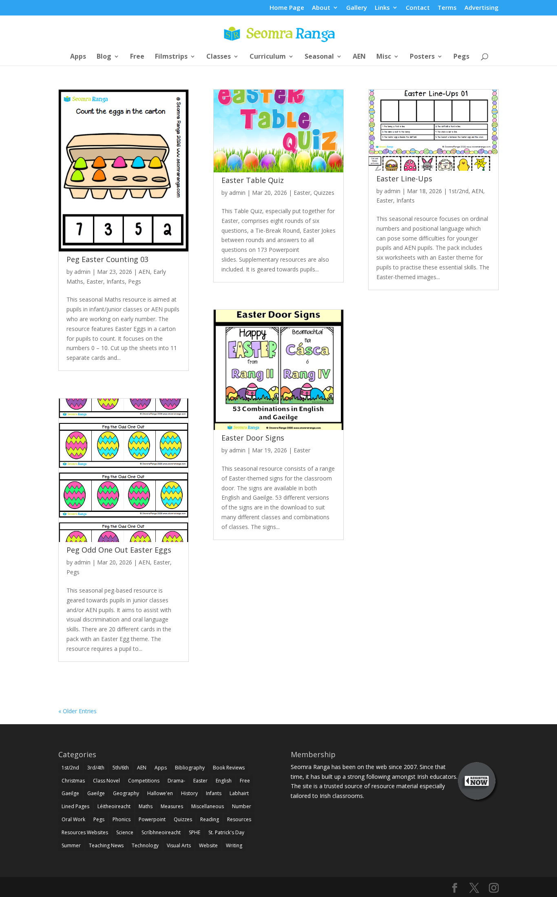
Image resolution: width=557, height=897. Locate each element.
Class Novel (106, 780)
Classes (218, 57)
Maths (146, 806)
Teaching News (106, 845)
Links (382, 7)
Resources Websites (85, 832)
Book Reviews (229, 767)
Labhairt (239, 793)
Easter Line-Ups (404, 178)
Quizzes (324, 192)
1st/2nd (459, 191)
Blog (104, 57)
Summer (71, 845)
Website (208, 845)
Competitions (143, 780)
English (224, 780)
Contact (418, 7)
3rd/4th (95, 767)
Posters (422, 57)
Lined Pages (75, 806)
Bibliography (190, 767)
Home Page (287, 7)
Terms (447, 7)
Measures (172, 806)
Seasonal (319, 57)
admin (82, 271)
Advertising (481, 7)
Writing (234, 845)
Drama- (176, 780)
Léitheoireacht (113, 806)
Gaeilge (70, 793)
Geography (126, 793)
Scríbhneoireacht (161, 832)
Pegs (461, 57)
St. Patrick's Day (226, 832)
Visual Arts (179, 845)
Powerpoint (152, 819)
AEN (359, 57)
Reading (209, 819)
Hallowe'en (160, 793)
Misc (383, 57)
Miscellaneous (207, 806)
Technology (145, 845)
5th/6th (121, 767)
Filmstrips (171, 57)
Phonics (121, 819)
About (321, 7)
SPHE (194, 832)
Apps (78, 57)
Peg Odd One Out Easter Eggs (118, 550)
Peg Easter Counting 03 (107, 259)
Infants (115, 281)
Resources (239, 819)
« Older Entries (77, 711)
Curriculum (268, 57)
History (189, 793)
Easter (94, 281)
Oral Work (73, 819)
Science (124, 832)
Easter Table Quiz (252, 180)
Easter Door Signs (252, 438)
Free (137, 57)
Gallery (356, 7)
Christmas (73, 780)
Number (241, 806)
